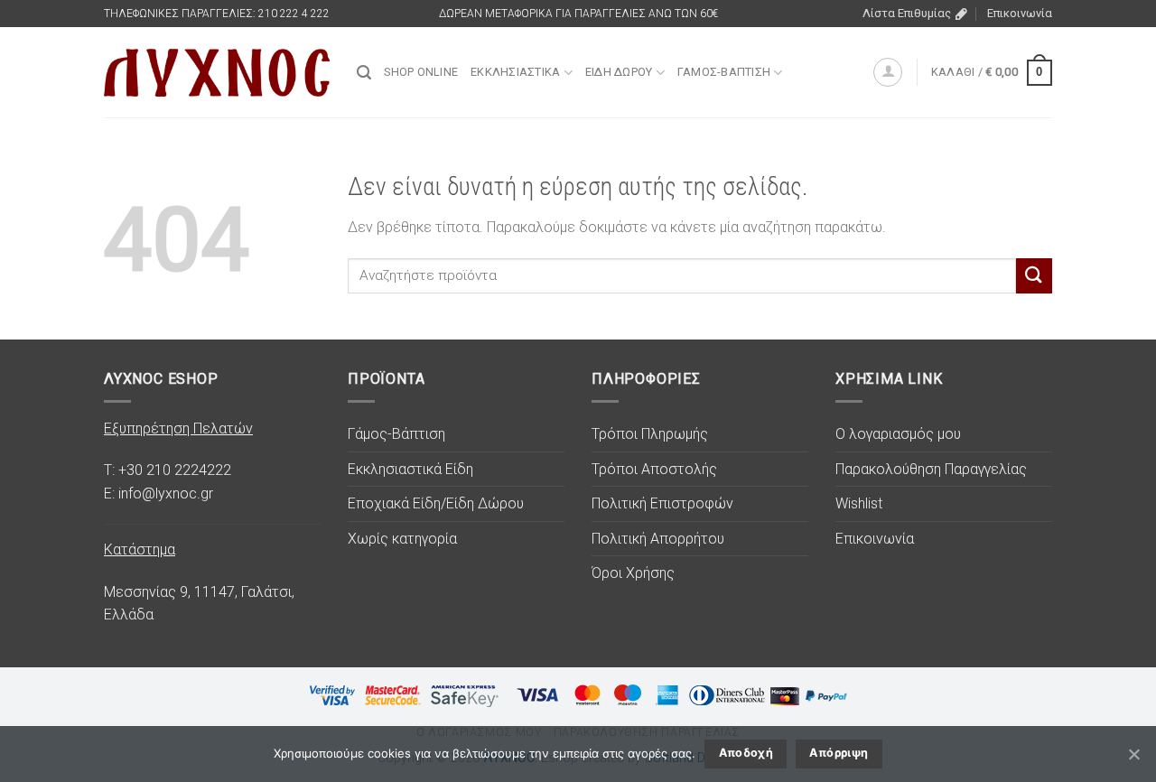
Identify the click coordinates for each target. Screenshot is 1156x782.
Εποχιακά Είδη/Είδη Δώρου (436, 503)
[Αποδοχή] (1133, 754)
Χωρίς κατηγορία (402, 538)
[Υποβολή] (1034, 275)
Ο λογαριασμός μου (898, 433)
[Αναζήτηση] (364, 72)
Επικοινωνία (1019, 13)
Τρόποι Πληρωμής (650, 433)
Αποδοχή (746, 752)
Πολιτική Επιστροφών (662, 503)
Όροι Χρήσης (633, 573)
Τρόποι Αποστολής (654, 469)
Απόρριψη (838, 752)
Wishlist (858, 503)
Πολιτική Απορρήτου (658, 538)
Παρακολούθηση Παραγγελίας (931, 469)
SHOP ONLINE (421, 72)
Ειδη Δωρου (619, 72)
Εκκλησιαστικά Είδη (410, 469)
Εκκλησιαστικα (515, 72)
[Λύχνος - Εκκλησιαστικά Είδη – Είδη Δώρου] (217, 73)
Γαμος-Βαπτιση (723, 72)
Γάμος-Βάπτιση (396, 433)
